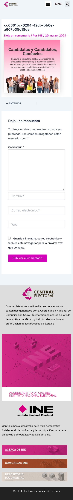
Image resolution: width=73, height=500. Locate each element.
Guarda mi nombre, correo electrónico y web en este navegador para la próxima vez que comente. (35, 243)
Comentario (16, 147)
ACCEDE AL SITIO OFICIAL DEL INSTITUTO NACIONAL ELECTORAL (32, 394)
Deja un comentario (17, 35)
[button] (48, 4)
